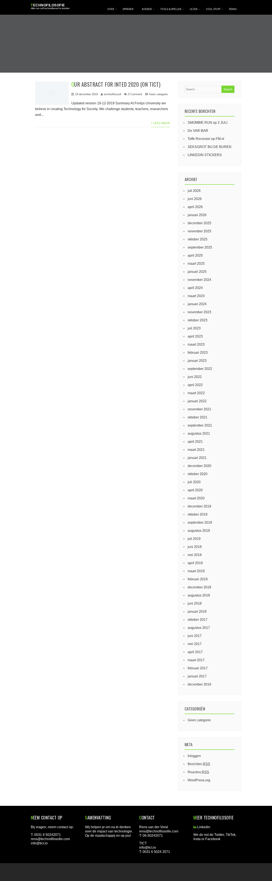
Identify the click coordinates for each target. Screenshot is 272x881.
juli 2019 (194, 538)
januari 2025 (197, 271)
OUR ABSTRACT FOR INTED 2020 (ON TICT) (116, 84)
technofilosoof (112, 94)
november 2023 (199, 312)
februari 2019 (198, 579)
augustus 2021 (199, 433)
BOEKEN (147, 9)
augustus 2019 (199, 530)
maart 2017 (196, 660)
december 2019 (199, 506)
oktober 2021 (197, 417)
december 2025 (199, 223)
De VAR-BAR (198, 130)
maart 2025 (196, 263)
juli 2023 (194, 328)
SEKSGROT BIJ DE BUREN (209, 147)
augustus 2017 (199, 627)
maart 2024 (196, 296)
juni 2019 (195, 547)
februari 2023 (198, 352)
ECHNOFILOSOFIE (48, 5)
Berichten (199, 764)
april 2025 (195, 255)
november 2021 (199, 409)
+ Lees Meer (160, 123)
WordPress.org (199, 780)
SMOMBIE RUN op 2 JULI (207, 122)
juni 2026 (195, 199)
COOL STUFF (213, 9)
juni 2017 (195, 636)
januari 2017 (197, 676)
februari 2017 (198, 668)
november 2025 (199, 231)
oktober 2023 (197, 320)
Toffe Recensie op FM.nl (206, 139)
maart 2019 (196, 571)
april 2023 (195, 336)
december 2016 (199, 684)
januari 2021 (197, 458)
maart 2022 (196, 393)
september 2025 (200, 247)
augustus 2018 (199, 595)
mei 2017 (195, 644)
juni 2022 (195, 377)
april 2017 (195, 652)
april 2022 (195, 385)
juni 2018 (195, 603)
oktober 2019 (197, 514)
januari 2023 (197, 360)
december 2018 (199, 587)
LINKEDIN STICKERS (205, 155)
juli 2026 (194, 191)
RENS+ (233, 9)
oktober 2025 (197, 239)
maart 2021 (196, 449)
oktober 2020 (197, 474)
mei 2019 (195, 555)
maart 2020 (196, 498)
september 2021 (200, 425)
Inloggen (194, 756)
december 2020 (199, 466)
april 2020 (195, 490)
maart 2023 (196, 344)
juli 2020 (194, 482)
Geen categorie (158, 94)
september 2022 (200, 369)
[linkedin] (194, 827)
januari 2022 (197, 401)
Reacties (198, 772)
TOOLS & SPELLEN (170, 9)
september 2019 (200, 522)
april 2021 (195, 441)
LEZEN (193, 9)
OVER (110, 9)
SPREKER (128, 9)
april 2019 (195, 563)
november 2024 (199, 280)
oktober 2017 (197, 619)
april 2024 (195, 288)
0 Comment (135, 94)
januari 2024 (197, 304)
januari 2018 (197, 611)
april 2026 (195, 207)
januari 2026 (197, 215)
